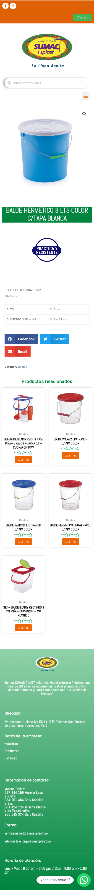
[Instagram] (13, 6)
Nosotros (11, 743)
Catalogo (11, 758)
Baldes (22, 366)
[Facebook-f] (5, 6)
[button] (85, 96)
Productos (12, 750)
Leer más (23, 459)
